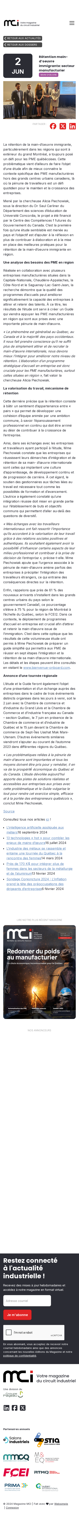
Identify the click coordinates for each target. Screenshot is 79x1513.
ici (47, 819)
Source (9, 811)
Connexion (12, 1507)
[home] (22, 23)
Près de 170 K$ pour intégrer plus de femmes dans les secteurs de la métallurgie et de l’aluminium (39, 868)
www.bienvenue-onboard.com (46, 668)
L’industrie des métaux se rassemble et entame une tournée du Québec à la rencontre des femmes (36, 853)
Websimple (61, 1503)
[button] (71, 23)
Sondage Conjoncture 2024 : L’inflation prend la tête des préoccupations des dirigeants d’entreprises (36, 884)
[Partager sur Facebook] (53, 127)
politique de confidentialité (19, 1355)
